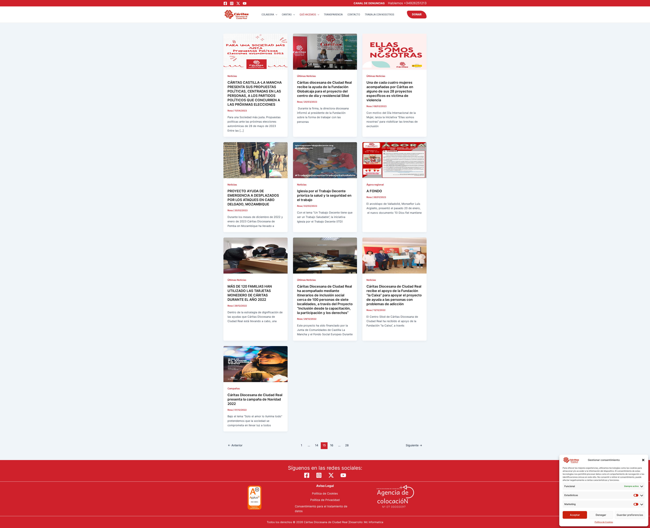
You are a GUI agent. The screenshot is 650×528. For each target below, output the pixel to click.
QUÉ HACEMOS (308, 14)
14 (316, 445)
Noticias (232, 76)
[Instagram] (232, 3)
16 (331, 445)
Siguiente (414, 445)
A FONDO (374, 191)
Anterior (235, 445)
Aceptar (575, 515)
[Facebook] (225, 3)
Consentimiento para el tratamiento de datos (321, 509)
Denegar (601, 515)
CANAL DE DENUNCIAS (369, 3)
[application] (275, 14)
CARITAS (287, 14)
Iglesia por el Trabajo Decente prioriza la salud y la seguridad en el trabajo (324, 195)
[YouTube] (244, 3)
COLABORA (268, 14)
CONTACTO (354, 14)
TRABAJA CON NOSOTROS (379, 14)
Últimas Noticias (306, 76)
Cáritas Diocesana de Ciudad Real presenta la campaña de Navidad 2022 (255, 399)
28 (347, 445)
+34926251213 (415, 3)
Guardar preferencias (630, 515)
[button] (643, 460)
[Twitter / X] (238, 3)
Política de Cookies (604, 522)
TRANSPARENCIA (333, 14)
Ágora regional (375, 184)
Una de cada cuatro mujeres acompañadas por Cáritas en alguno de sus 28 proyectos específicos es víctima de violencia (389, 91)
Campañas (234, 388)
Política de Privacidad (325, 500)
